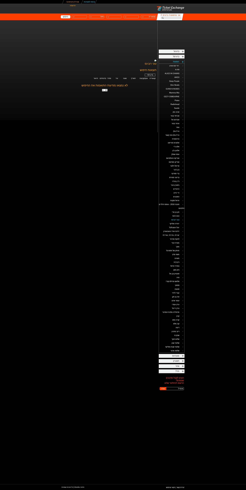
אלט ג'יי (176, 147)
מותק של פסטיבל (172, 250)
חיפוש (65, 17)
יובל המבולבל (174, 227)
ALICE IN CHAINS (172, 73)
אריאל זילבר (174, 166)
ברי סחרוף (175, 173)
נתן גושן (176, 270)
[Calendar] (109, 16)
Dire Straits (174, 85)
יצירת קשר (180, 487)
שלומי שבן (175, 343)
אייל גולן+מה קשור (172, 135)
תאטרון (176, 361)
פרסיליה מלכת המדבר (170, 312)
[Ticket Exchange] (170, 8)
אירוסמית (175, 139)
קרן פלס (176, 324)
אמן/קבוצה (144, 78)
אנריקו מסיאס (174, 162)
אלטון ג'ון (175, 150)
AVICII (176, 77)
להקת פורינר (174, 239)
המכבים (176, 197)
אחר (177, 127)
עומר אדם (175, 301)
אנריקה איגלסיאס (172, 158)
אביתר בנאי (175, 116)
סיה (178, 277)
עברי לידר (175, 293)
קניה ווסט (175, 320)
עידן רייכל (175, 308)
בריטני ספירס (174, 177)
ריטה (177, 327)
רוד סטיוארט (174, 66)
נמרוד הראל (174, 266)
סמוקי (177, 285)
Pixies (177, 100)
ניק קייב (176, 262)
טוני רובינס (175, 220)
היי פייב (176, 193)
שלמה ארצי (175, 351)
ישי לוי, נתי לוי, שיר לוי (171, 235)
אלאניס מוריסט (173, 143)
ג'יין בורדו (175, 181)
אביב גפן (176, 112)
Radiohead (175, 104)
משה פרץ (175, 254)
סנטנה (177, 289)
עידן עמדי (175, 304)
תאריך (133, 78)
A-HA (177, 70)
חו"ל (177, 371)
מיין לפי (150, 75)
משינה (177, 258)
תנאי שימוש (171, 487)
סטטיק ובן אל (174, 274)
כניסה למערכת (89, 2)
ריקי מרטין (175, 331)
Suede (176, 108)
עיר (117, 78)
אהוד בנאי (175, 123)
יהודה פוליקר (174, 224)
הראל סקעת (174, 200)
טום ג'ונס (175, 216)
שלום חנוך (175, 339)
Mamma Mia (174, 93)
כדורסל (176, 56)
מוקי (177, 247)
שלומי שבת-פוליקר (172, 347)
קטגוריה (153, 78)
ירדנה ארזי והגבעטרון (171, 231)
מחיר (109, 78)
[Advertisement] (139, 8)
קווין (177, 316)
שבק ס (176, 335)
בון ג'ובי (176, 170)
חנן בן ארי (175, 212)
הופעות (176, 62)
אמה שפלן (175, 154)
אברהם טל (175, 120)
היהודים (176, 189)
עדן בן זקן (175, 297)
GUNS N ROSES (172, 89)
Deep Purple (174, 81)
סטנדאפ (175, 356)
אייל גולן (176, 131)
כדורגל (176, 51)
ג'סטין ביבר (175, 185)
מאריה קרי (175, 243)
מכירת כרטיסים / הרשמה (72, 2)
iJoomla (77, 487)
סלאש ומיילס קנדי (172, 281)
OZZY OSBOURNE (171, 96)
